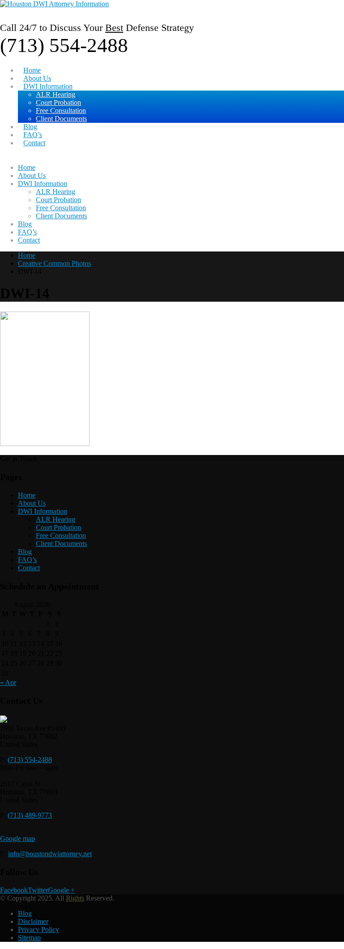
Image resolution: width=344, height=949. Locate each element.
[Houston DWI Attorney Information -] (54, 4)
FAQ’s (32, 135)
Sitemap (29, 937)
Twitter (38, 890)
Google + (61, 890)
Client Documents (61, 118)
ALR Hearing (55, 94)
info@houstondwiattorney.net (50, 854)
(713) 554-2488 (30, 759)
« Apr (8, 682)
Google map (17, 838)
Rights (75, 898)
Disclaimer (33, 921)
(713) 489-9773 (30, 815)
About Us (37, 78)
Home (32, 70)
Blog (30, 126)
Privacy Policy (38, 929)
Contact (34, 143)
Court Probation (58, 102)
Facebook (14, 890)
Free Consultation (61, 110)
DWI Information (48, 86)
